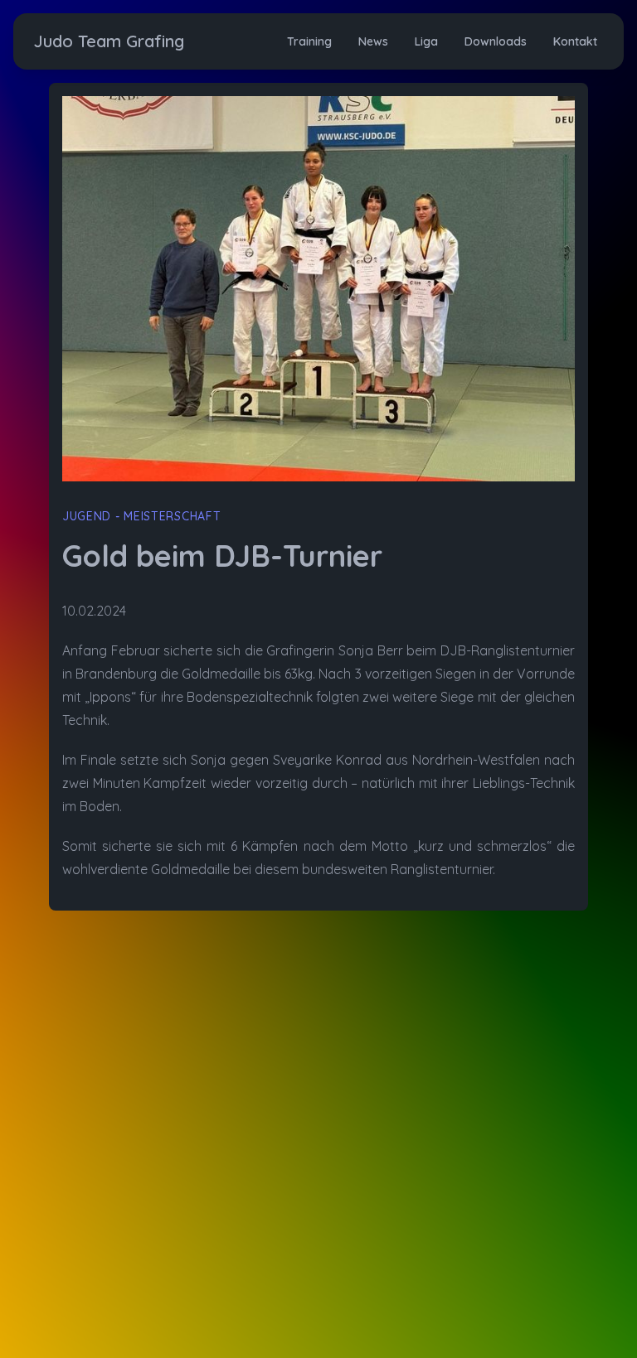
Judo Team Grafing (109, 41)
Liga (426, 41)
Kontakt (575, 41)
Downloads (495, 41)
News (373, 41)
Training (309, 41)
